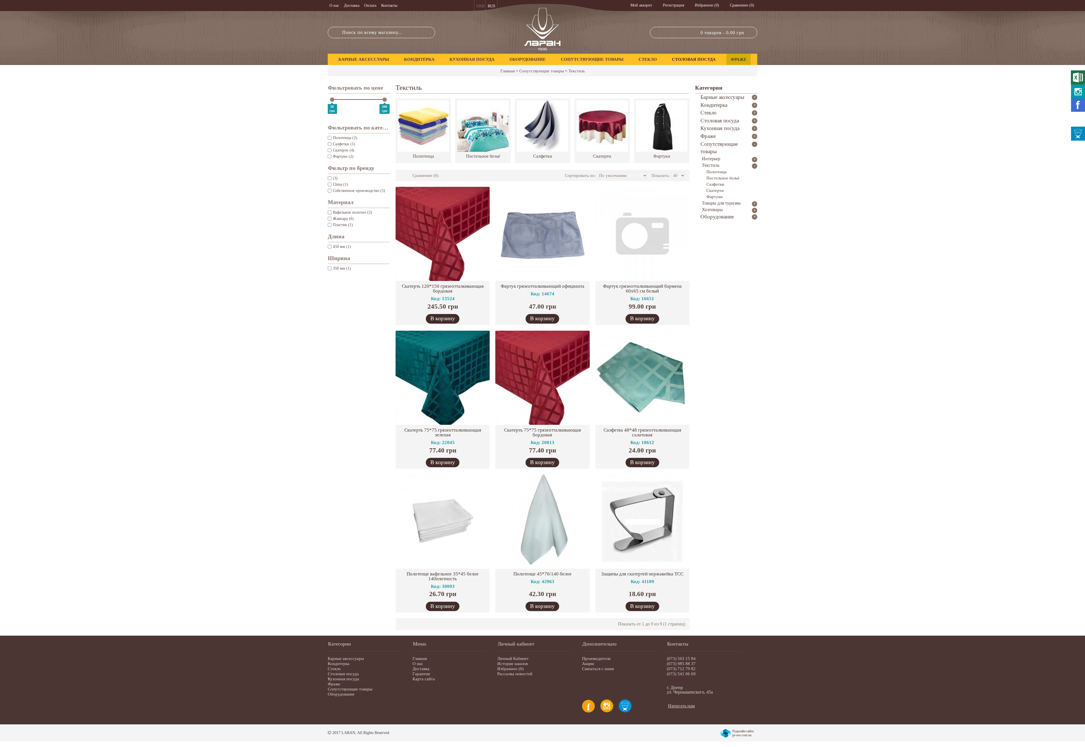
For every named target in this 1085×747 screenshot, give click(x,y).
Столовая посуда (343, 674)
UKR (480, 6)
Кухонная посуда (343, 679)
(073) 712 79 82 (681, 668)
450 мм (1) (342, 246)
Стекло (334, 668)
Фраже (334, 684)
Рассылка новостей (514, 674)
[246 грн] (385, 100)
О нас (418, 663)
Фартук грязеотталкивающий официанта (542, 286)
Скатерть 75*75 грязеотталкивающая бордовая (542, 432)
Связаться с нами (598, 668)
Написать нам (681, 706)
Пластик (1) (343, 225)
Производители (596, 658)
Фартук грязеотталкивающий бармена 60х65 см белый (642, 288)
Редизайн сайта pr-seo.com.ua (743, 733)
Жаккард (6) (343, 218)
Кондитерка (339, 663)
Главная (507, 71)
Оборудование (341, 694)
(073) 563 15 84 (681, 658)
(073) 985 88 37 (681, 663)
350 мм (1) (342, 268)
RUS (491, 6)
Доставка (421, 668)
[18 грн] (332, 100)
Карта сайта (424, 679)
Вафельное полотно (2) (352, 212)
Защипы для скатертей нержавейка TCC (642, 574)
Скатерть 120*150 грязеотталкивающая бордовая (443, 288)
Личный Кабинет (513, 658)
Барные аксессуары (346, 658)
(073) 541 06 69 (681, 674)
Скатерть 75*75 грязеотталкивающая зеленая (442, 432)
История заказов (512, 663)
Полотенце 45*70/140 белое (542, 574)
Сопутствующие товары (541, 71)
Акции (588, 663)
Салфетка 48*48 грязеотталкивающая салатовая (642, 432)
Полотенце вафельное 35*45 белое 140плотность (443, 576)
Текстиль (576, 71)
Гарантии (421, 674)
